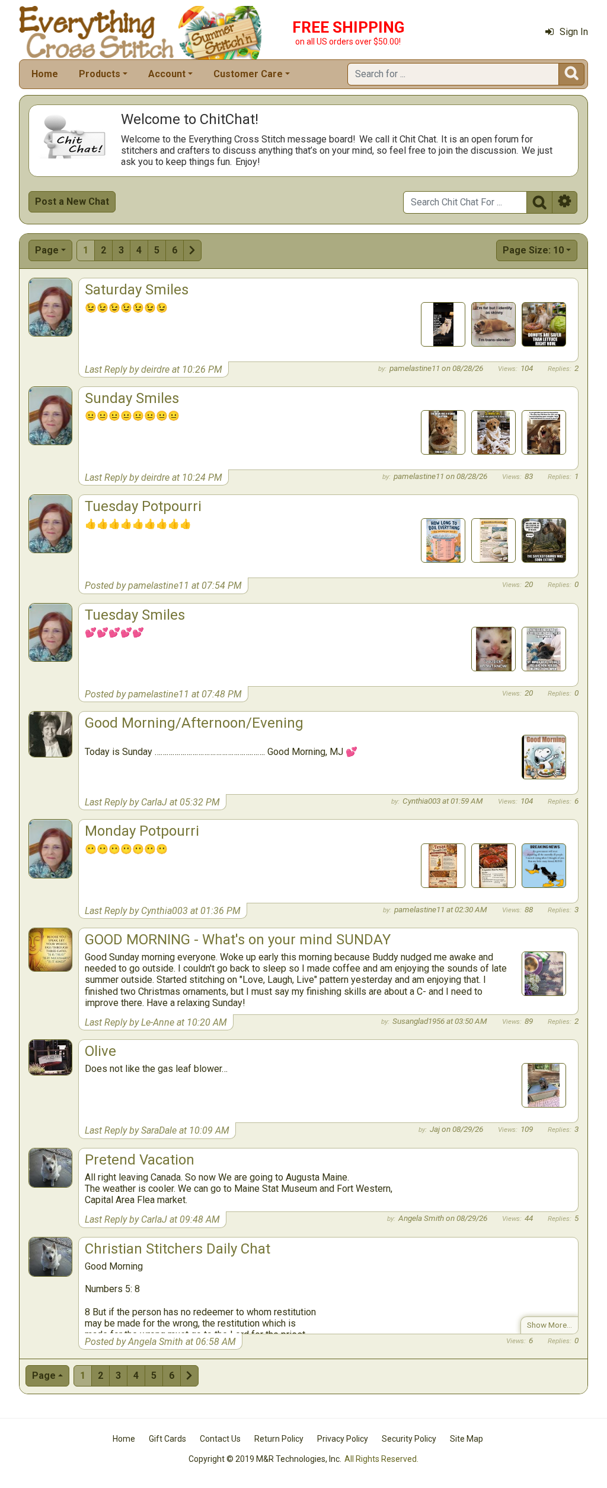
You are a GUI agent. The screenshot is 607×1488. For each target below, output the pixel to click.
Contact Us (220, 1438)
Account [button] (167, 74)
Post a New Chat (72, 201)
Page (47, 250)
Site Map (466, 1438)
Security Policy (409, 1438)
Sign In (574, 31)
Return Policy (279, 1438)
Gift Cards (167, 1438)
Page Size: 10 (533, 250)
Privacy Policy (342, 1438)
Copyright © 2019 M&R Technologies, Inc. (265, 1459)
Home (44, 74)
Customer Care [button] (248, 74)
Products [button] (99, 74)
